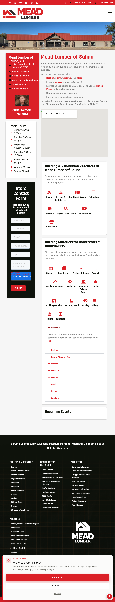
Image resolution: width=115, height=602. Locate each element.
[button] (65, 3)
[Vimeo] (37, 2)
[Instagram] (15, 2)
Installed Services (48, 492)
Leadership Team (17, 531)
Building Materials (21, 462)
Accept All (58, 577)
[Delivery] (50, 208)
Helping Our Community (20, 535)
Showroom (51, 226)
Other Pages (17, 548)
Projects (76, 462)
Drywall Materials (17, 475)
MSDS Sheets (47, 496)
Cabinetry (55, 327)
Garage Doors (16, 482)
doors (79, 78)
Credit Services (47, 469)
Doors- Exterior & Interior (20, 471)
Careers (14, 553)
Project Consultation (66, 213)
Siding (54, 391)
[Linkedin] (26, 2)
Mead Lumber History (19, 543)
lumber (58, 82)
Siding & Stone (16, 502)
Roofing (50, 78)
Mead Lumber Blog (79, 497)
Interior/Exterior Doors (61, 357)
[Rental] (49, 192)
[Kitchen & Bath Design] (61, 192)
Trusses (14, 506)
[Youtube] (20, 2)
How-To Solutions (48, 488)
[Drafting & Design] (77, 192)
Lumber (54, 363)
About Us (15, 519)
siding (58, 78)
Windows (55, 398)
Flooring (54, 377)
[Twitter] (9, 2)
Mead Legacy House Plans (81, 493)
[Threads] (31, 2)
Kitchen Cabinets (17, 490)
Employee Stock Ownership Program (25, 523)
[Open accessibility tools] (109, 596)
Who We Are (15, 527)
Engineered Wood (18, 478)
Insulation (15, 486)
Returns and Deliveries (50, 508)
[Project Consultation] (66, 208)
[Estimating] (94, 192)
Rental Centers (47, 504)
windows (66, 78)
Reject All (57, 586)
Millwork (55, 370)
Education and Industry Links (52, 477)
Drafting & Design (77, 197)
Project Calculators (49, 500)
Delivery (50, 213)
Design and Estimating (50, 473)
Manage (57, 593)
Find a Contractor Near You (82, 471)
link (50, 341)
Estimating (93, 197)
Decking (54, 350)
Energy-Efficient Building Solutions (51, 483)
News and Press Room (19, 539)
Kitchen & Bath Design (60, 199)
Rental (49, 197)
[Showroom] (51, 222)
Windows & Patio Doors (20, 510)
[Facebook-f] (4, 2)
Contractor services (47, 463)
